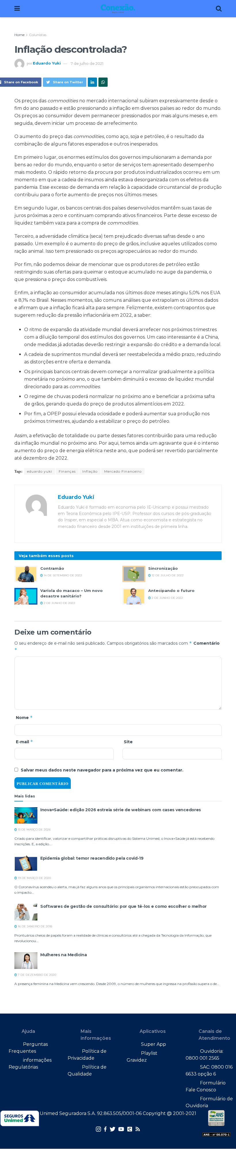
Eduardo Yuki (47, 63)
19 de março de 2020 (34, 878)
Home (19, 35)
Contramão (52, 568)
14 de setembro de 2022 (62, 575)
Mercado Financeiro (123, 471)
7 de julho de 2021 (87, 63)
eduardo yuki (39, 471)
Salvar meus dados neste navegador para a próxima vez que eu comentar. (102, 770)
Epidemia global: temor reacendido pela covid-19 (92, 858)
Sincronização (163, 568)
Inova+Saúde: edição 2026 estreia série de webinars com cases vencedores (120, 809)
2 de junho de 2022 (59, 603)
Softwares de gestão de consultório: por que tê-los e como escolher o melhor (123, 906)
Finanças (67, 471)
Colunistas (37, 35)
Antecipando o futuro (171, 590)
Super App (153, 1044)
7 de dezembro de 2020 (36, 975)
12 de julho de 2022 (167, 575)
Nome (24, 717)
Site (128, 741)
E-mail (24, 741)
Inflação (90, 471)
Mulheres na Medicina (63, 954)
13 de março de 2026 (34, 829)
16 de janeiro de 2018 (34, 926)
